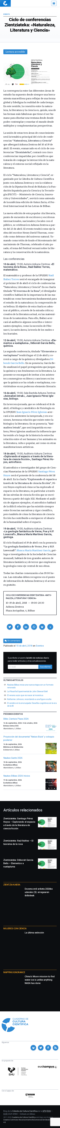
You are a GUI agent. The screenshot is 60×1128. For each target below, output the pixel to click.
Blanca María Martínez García (33, 550)
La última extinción (34, 932)
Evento (6, 14)
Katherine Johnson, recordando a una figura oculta (29, 699)
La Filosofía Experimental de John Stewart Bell (27, 691)
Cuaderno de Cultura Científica (24, 1117)
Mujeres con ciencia (14, 928)
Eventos (40, 645)
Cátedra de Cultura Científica (25, 1111)
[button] (10, 627)
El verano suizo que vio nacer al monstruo (25, 695)
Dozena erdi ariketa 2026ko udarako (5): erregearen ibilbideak (39, 892)
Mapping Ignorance (14, 972)
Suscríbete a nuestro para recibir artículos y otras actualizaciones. (28, 659)
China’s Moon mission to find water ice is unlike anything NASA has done (40, 979)
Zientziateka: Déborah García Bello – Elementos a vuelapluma (18, 863)
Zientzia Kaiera (11, 884)
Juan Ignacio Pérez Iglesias (32, 412)
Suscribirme (45, 667)
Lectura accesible (15, 51)
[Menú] (54, 3)
